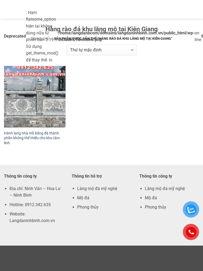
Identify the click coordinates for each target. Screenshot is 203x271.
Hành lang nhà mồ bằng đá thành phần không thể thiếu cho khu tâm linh (32, 138)
